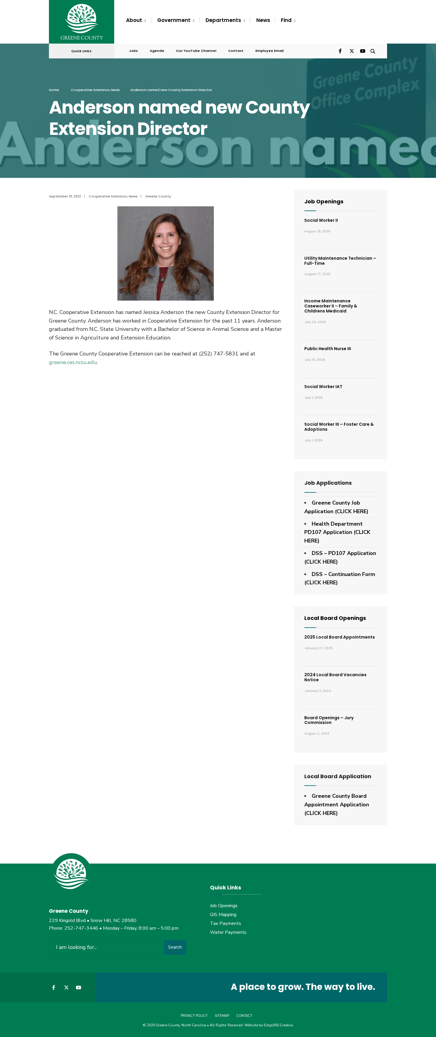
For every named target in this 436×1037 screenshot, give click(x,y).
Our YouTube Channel (196, 50)
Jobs (133, 50)
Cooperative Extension (90, 89)
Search (175, 947)
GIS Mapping (223, 914)
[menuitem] (138, 20)
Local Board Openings (335, 618)
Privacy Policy (194, 1016)
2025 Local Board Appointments (339, 637)
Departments (223, 20)
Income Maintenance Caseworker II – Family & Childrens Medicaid (330, 306)
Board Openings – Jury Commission (329, 720)
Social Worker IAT (323, 387)
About (134, 20)
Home (54, 89)
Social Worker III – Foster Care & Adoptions (339, 426)
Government (173, 20)
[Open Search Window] (372, 50)
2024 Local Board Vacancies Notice (335, 677)
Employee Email (269, 50)
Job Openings (323, 201)
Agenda (157, 50)
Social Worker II (321, 220)
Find (286, 20)
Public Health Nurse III (327, 349)
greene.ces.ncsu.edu (73, 362)
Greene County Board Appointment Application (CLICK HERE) (336, 804)
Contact (236, 50)
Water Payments (228, 932)
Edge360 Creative (278, 1025)
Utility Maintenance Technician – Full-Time (340, 260)
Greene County (158, 196)
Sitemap (222, 1016)
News (263, 20)
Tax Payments (225, 923)
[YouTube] (362, 50)
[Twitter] (351, 50)
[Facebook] (340, 50)
